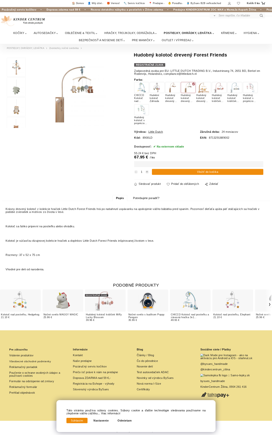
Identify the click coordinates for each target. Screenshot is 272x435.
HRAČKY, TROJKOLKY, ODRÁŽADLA (129, 33)
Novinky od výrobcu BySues (155, 377)
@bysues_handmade (214, 363)
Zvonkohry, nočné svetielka (64, 48)
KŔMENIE (228, 33)
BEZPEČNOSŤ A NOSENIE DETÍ (101, 40)
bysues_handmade (213, 381)
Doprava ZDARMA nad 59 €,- (92, 377)
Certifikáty (143, 389)
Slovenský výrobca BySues (91, 389)
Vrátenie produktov (21, 355)
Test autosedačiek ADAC (153, 372)
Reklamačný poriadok (23, 367)
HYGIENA (250, 33)
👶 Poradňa (175, 3)
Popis (120, 198)
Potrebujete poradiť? (146, 198)
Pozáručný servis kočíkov (90, 366)
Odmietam (124, 420)
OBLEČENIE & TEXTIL (80, 33)
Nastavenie (101, 420)
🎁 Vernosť (113, 3)
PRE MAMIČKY (142, 40)
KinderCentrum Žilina (214, 386)
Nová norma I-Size (149, 383)
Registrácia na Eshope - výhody (93, 383)
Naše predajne (82, 360)
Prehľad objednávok (22, 392)
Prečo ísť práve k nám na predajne (95, 372)
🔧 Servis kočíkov (134, 3)
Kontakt (78, 355)
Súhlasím (77, 420)
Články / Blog (145, 355)
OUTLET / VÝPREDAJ (176, 40)
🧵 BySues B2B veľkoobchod (204, 3)
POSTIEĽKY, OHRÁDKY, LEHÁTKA (188, 33)
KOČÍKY (18, 33)
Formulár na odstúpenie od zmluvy (31, 381)
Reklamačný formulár (23, 387)
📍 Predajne (156, 3)
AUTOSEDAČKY (45, 33)
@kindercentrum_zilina (215, 369)
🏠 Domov (78, 3)
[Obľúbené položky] (238, 3)
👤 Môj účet (95, 3)
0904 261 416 (238, 386)
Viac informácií (110, 413)
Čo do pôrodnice (147, 360)
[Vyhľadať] (214, 15)
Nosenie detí (145, 366)
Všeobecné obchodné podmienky (30, 361)
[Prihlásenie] (229, 3)
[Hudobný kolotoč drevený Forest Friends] (74, 94)
